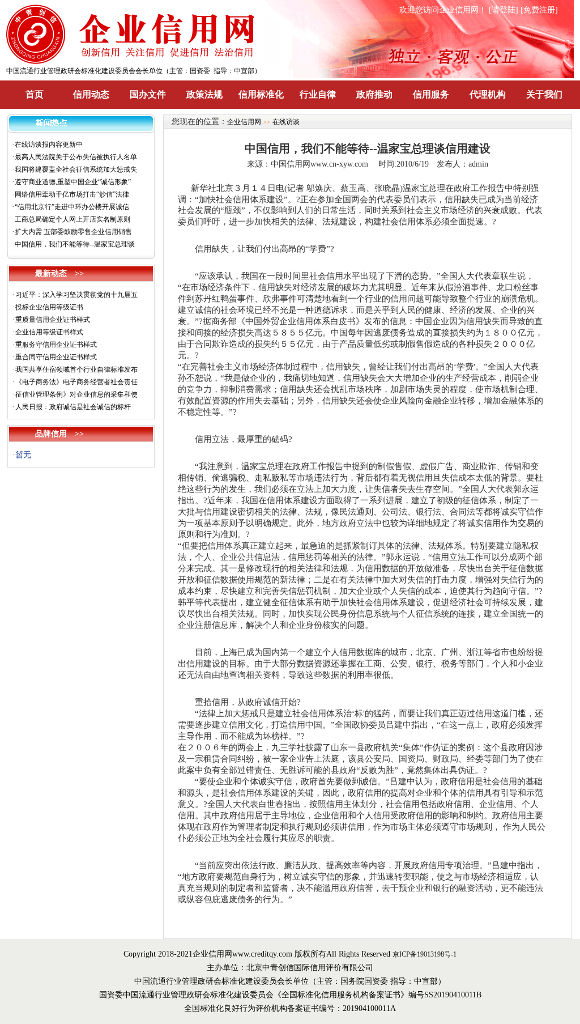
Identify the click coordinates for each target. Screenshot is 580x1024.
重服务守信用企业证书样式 (56, 345)
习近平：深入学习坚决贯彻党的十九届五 (76, 295)
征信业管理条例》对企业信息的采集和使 (76, 394)
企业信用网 (244, 122)
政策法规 (204, 94)
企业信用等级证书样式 (49, 332)
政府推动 (374, 94)
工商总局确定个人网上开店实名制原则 (72, 219)
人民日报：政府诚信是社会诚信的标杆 (73, 407)
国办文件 (148, 94)
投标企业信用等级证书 (49, 307)
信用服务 (431, 94)
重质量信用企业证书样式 (52, 320)
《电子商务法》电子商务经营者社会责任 (76, 382)
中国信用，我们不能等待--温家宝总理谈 (75, 244)
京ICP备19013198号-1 (425, 954)
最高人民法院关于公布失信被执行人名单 (76, 157)
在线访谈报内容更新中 (49, 144)
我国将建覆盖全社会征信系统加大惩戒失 (76, 169)
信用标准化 (261, 94)
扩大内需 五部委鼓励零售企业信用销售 (73, 232)
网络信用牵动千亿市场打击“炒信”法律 (72, 194)
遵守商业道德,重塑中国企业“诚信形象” (73, 182)
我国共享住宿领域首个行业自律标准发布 (76, 369)
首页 (34, 94)
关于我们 (544, 94)
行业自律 (318, 94)
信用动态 (91, 94)
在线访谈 (286, 122)
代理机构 (488, 94)
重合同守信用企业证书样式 (56, 357)
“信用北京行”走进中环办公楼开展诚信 (72, 207)
